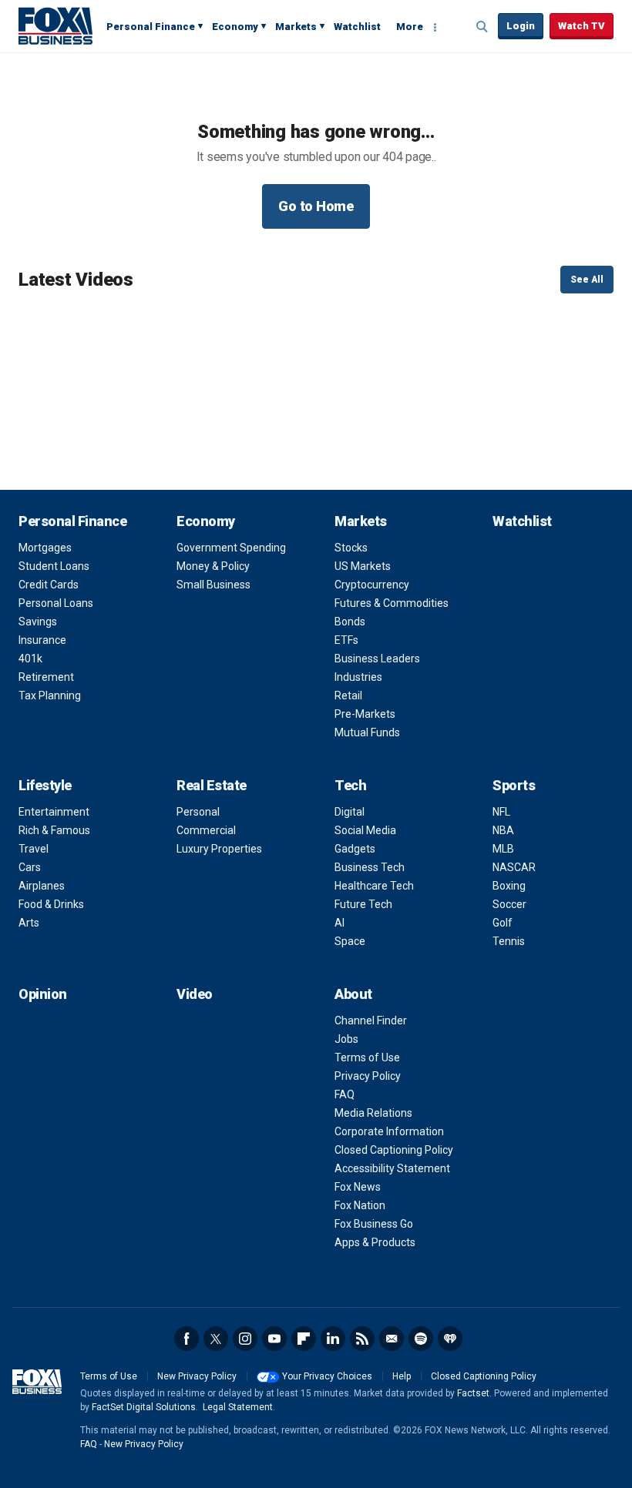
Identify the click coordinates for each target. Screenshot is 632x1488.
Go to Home (316, 206)
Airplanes (41, 886)
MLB (503, 849)
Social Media (365, 830)
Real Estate (211, 785)
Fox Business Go (373, 1224)
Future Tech (363, 904)
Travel (33, 849)
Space (349, 941)
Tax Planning (49, 695)
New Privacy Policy (197, 1376)
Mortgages (45, 547)
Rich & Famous (54, 830)
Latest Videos (75, 279)
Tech (350, 785)
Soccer (509, 904)
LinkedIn (333, 1338)
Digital (349, 812)
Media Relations (373, 1113)
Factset (473, 1393)
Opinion (42, 994)
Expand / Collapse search (482, 27)
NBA (503, 830)
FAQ (344, 1094)
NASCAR (514, 867)
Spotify (420, 1338)
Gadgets (354, 849)
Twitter (215, 1338)
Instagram (245, 1338)
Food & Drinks (51, 904)
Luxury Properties (219, 849)
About (353, 994)
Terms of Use (367, 1057)
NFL (501, 812)
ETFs (346, 640)
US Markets (362, 566)
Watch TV (581, 26)
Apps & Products (374, 1242)
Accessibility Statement (392, 1168)
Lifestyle (45, 785)
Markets (296, 26)
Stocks (351, 547)
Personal (198, 812)
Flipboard (303, 1338)
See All (586, 279)
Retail (348, 695)
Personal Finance (150, 26)
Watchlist (357, 26)
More (409, 26)
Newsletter (391, 1338)
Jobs (346, 1039)
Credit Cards (48, 584)
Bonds (349, 621)
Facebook (186, 1338)
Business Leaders (377, 658)
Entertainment (53, 812)
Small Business (213, 584)
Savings (37, 621)
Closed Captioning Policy (393, 1150)
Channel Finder (370, 1020)
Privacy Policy (367, 1076)
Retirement (46, 677)
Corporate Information (389, 1131)
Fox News (357, 1187)
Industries (358, 677)
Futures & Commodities (391, 603)
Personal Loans (55, 603)
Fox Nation (359, 1205)
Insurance (42, 640)
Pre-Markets (364, 714)
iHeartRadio (450, 1338)
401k (30, 658)
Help (401, 1376)
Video (194, 994)
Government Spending (231, 547)
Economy (235, 26)
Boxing (509, 886)
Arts (28, 923)
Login (520, 26)
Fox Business (55, 25)
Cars (29, 867)
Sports (513, 785)
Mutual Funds (367, 732)
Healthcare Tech (374, 886)
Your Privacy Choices (327, 1376)
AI (339, 923)
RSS (362, 1338)
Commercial (206, 830)
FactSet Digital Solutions (144, 1407)
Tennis (508, 941)
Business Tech (369, 867)
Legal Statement (238, 1407)
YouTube (274, 1338)
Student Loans (53, 566)
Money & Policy (213, 566)
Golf (502, 923)
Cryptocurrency (371, 584)
